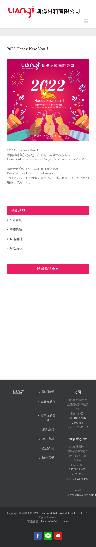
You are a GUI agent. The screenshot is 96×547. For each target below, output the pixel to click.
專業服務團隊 (48, 418)
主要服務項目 (48, 404)
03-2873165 (81, 478)
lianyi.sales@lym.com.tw (55, 521)
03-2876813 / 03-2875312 (78, 469)
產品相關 (16, 239)
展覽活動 (16, 229)
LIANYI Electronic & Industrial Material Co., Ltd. (56, 513)
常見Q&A (16, 248)
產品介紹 (48, 448)
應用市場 (48, 439)
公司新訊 (16, 220)
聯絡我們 (48, 457)
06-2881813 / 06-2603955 (78, 418)
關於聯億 (48, 392)
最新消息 (48, 429)
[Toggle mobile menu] (86, 21)
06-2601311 (81, 427)
